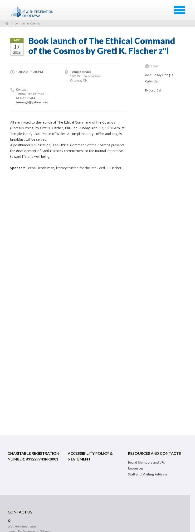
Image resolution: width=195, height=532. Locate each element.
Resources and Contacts (154, 453)
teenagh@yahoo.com (32, 102)
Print (154, 66)
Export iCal (153, 90)
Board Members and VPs (146, 462)
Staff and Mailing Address (147, 474)
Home (7, 23)
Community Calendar (28, 23)
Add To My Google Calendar (159, 78)
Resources (135, 468)
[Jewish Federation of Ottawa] (32, 12)
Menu (179, 10)
